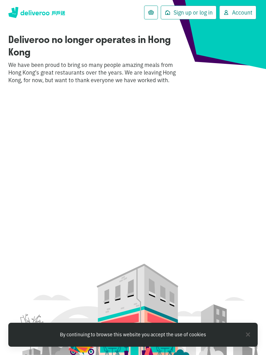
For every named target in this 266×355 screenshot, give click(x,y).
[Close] (248, 334)
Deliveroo (36, 12)
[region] (133, 335)
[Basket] (151, 12)
